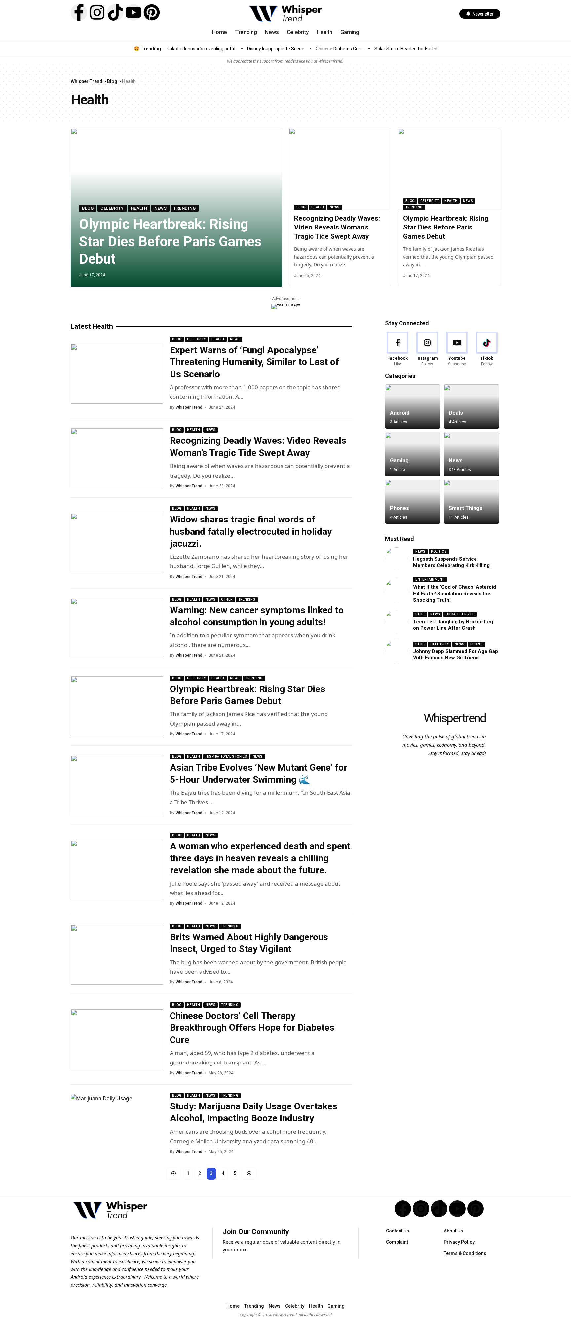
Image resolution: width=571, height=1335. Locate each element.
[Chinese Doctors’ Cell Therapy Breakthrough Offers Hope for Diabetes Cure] (117, 1039)
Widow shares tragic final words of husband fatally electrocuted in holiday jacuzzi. (251, 531)
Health (139, 208)
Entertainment (429, 579)
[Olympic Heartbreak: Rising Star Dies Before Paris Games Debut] (449, 169)
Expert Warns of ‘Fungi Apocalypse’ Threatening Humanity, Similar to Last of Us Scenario (254, 362)
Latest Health (92, 326)
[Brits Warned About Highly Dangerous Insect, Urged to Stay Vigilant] (117, 955)
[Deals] (471, 406)
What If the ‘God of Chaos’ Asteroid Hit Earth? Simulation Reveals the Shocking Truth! (454, 593)
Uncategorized (460, 614)
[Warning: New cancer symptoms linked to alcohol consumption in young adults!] (117, 628)
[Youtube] (133, 12)
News (160, 208)
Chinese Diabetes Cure (339, 48)
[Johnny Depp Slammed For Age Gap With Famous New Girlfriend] (396, 651)
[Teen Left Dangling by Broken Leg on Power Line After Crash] (396, 621)
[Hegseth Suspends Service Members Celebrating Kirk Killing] (396, 558)
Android (399, 413)
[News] (471, 454)
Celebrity (112, 208)
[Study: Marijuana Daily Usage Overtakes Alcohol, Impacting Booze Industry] (117, 1124)
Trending (184, 208)
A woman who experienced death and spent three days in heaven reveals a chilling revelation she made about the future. (260, 858)
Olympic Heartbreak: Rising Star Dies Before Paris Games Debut (170, 241)
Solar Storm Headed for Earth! (405, 48)
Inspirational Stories (226, 756)
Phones (399, 508)
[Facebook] (397, 349)
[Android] (412, 406)
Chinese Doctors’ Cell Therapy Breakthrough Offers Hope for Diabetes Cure (252, 1027)
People (476, 644)
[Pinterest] (151, 12)
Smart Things (465, 508)
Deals (456, 413)
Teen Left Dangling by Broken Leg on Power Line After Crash (453, 625)
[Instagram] (97, 12)
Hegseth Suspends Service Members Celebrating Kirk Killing (451, 562)
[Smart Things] (471, 502)
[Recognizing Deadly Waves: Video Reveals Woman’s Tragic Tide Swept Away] (340, 169)
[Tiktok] (115, 12)
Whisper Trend (189, 407)
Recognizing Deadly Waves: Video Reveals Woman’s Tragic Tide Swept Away (337, 227)
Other (227, 599)
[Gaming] (412, 454)
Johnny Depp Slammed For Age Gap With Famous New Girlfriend (455, 654)
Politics (439, 551)
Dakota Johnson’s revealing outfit (201, 48)
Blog (88, 208)
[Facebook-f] (79, 12)
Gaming (399, 460)
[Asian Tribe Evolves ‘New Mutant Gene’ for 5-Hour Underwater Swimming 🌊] (117, 785)
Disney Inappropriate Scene (275, 48)
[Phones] (412, 502)
